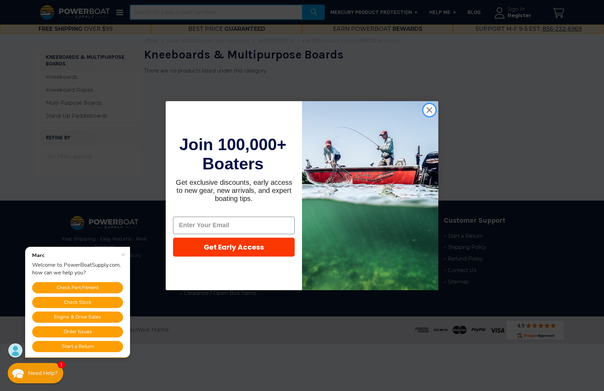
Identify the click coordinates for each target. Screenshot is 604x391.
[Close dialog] (429, 110)
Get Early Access (234, 247)
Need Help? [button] (43, 373)
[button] (35, 373)
